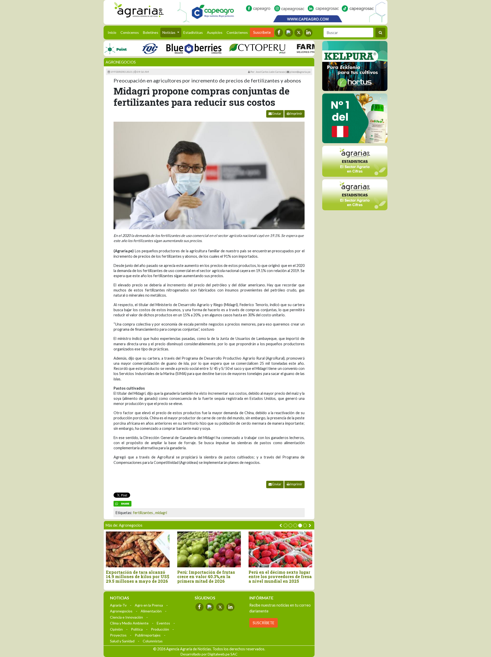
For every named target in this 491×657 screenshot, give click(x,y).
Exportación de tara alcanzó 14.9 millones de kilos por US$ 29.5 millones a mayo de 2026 (137, 576)
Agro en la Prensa (149, 605)
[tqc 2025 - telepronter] (138, 48)
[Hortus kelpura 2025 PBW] (354, 66)
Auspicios (214, 32)
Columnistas (153, 641)
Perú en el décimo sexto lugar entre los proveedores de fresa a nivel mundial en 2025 (280, 576)
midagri (161, 512)
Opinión (116, 629)
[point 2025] (104, 48)
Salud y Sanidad (122, 641)
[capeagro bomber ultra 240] (281, 12)
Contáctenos (237, 32)
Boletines (150, 32)
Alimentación (151, 611)
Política (137, 629)
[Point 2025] (354, 118)
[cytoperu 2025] (245, 48)
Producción (160, 629)
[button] (285, 525)
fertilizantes (143, 512)
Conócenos (129, 32)
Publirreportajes (148, 635)
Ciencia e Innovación (126, 617)
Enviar (276, 114)
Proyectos (118, 635)
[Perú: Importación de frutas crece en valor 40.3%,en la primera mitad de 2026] (209, 549)
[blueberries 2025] (182, 48)
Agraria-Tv (118, 605)
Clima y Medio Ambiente (129, 623)
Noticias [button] (169, 32)
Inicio (113, 32)
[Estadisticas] (354, 161)
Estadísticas (193, 32)
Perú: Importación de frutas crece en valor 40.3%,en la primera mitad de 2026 (206, 576)
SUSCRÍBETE (263, 623)
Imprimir (296, 114)
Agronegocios (121, 62)
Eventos (163, 623)
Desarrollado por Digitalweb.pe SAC (209, 654)
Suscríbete (262, 32)
